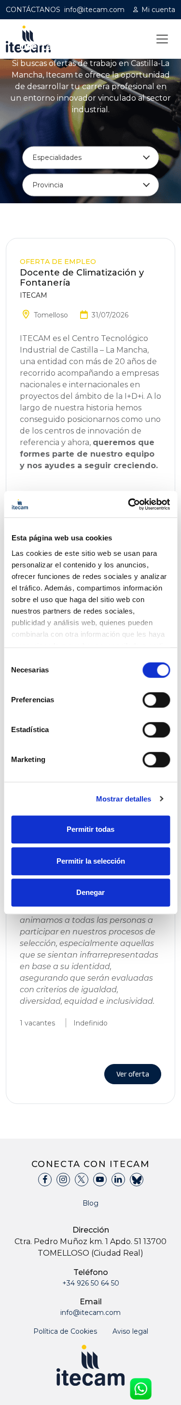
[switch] (156, 700)
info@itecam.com (94, 9)
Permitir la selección (90, 861)
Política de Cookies (65, 1331)
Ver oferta (132, 1074)
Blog (90, 1203)
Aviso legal (130, 1331)
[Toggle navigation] (162, 39)
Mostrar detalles (124, 799)
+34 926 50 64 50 (90, 1283)
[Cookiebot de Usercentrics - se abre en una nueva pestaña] (129, 504)
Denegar (90, 892)
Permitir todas (90, 829)
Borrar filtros (132, 207)
